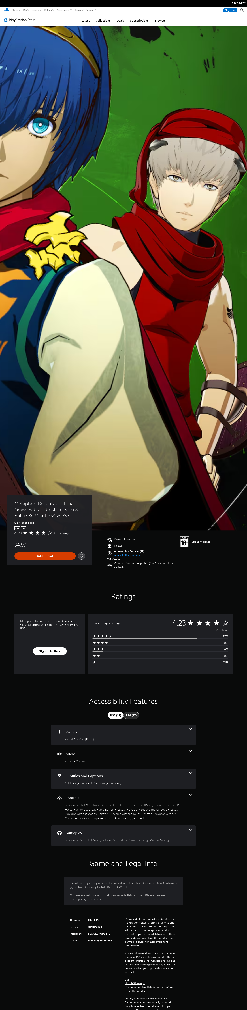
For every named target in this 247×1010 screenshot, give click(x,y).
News (78, 10)
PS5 (25, 10)
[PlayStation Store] (21, 20)
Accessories (63, 10)
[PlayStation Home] (7, 10)
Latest (85, 20)
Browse (160, 20)
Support (90, 10)
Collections (103, 20)
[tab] (115, 715)
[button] (127, 555)
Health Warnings (135, 983)
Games (35, 10)
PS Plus (48, 10)
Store (15, 10)
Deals (120, 20)
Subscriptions (139, 20)
